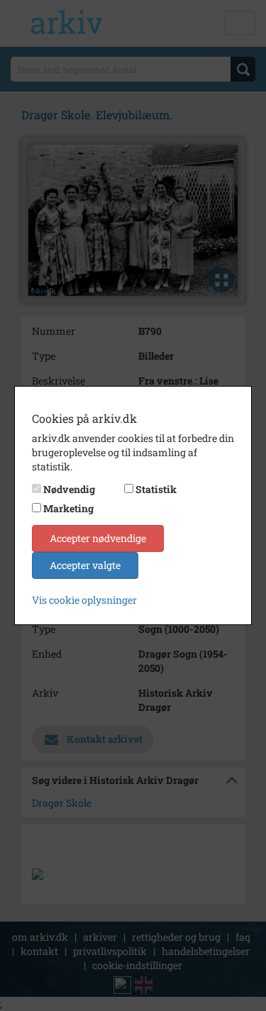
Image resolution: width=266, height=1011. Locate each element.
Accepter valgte (85, 565)
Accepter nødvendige (98, 538)
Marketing (68, 508)
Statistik (156, 489)
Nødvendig (69, 489)
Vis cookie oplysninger (84, 600)
